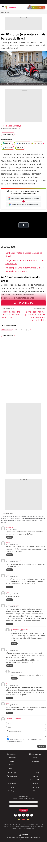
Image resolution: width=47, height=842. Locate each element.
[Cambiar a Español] (28, 819)
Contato (11, 765)
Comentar (42, 746)
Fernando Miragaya (12, 126)
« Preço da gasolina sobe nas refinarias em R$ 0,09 (10, 314)
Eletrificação (11, 791)
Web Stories (35, 787)
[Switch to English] (23, 819)
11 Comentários (7, 134)
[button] (36, 7)
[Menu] (3, 7)
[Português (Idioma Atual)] (19, 819)
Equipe (12, 761)
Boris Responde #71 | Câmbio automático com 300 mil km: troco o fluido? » (35, 316)
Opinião (35, 776)
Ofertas (35, 791)
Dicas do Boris (12, 783)
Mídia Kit (11, 768)
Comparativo (35, 761)
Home (2, 12)
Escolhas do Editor (35, 780)
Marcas (35, 757)
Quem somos (12, 757)
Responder (9, 537)
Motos (7, 12)
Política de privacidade (24, 840)
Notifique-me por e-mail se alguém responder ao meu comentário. (25, 740)
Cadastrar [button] (23, 810)
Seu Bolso (35, 783)
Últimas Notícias (7, 329)
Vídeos (12, 787)
